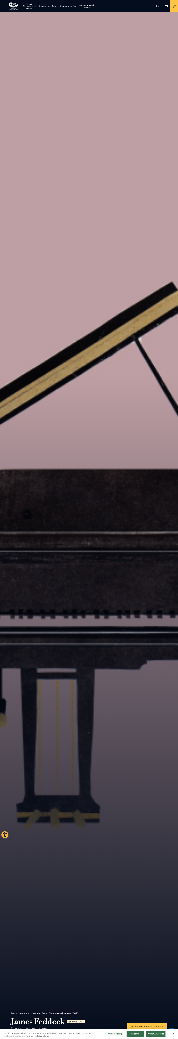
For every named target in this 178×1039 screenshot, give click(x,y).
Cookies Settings (115, 1034)
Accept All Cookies (156, 1034)
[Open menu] (4, 6)
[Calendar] (166, 6)
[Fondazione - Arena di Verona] (13, 6)
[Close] (173, 1034)
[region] (89, 1034)
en (157, 6)
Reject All (135, 1034)
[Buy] (174, 6)
